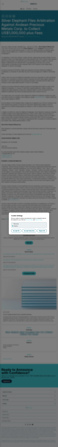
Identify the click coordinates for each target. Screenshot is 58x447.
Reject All (42, 231)
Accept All (16, 231)
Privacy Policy (29, 220)
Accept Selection (29, 231)
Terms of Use (38, 220)
